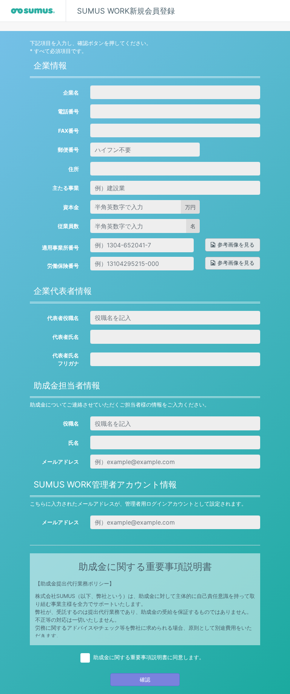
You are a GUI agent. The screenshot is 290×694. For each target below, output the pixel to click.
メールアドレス (60, 461)
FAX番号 (68, 130)
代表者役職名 (63, 318)
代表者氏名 (65, 337)
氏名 (73, 442)
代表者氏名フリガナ (65, 359)
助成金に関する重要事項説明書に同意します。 (148, 657)
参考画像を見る (236, 244)
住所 (73, 169)
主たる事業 (65, 188)
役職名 (71, 423)
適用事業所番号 (60, 247)
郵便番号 (68, 149)
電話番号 (68, 111)
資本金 (71, 207)
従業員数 (68, 226)
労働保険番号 (63, 265)
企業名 (71, 92)
